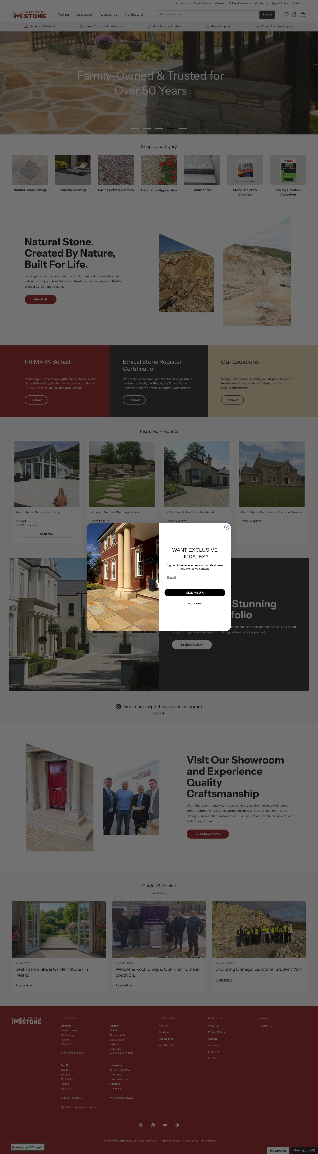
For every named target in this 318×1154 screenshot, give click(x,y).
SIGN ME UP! (195, 592)
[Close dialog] (227, 527)
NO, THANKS (195, 603)
